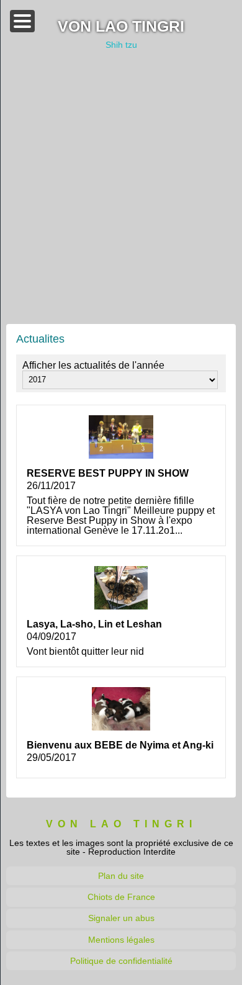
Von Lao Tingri (121, 27)
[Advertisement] (121, 187)
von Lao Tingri (121, 824)
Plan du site (121, 876)
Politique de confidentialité (121, 961)
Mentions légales (121, 940)
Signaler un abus (121, 918)
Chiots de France (121, 897)
